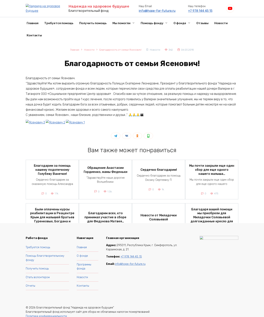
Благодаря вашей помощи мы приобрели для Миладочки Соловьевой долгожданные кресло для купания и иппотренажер (212, 217)
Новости (221, 23)
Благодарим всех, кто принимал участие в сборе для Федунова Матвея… (105, 217)
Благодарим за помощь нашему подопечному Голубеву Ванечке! (52, 170)
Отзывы (202, 23)
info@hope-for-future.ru (157, 11)
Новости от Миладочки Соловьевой (159, 217)
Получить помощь (93, 23)
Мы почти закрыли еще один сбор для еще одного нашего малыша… (211, 170)
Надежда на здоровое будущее (98, 6)
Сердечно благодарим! (159, 170)
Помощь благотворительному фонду (45, 258)
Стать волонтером (38, 277)
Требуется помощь (58, 23)
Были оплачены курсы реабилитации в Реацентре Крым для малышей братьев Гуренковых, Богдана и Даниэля (52, 217)
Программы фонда (84, 266)
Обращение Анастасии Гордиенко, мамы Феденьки (105, 169)
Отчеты (30, 285)
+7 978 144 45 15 (200, 11)
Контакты (34, 35)
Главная (32, 23)
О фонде (180, 23)
